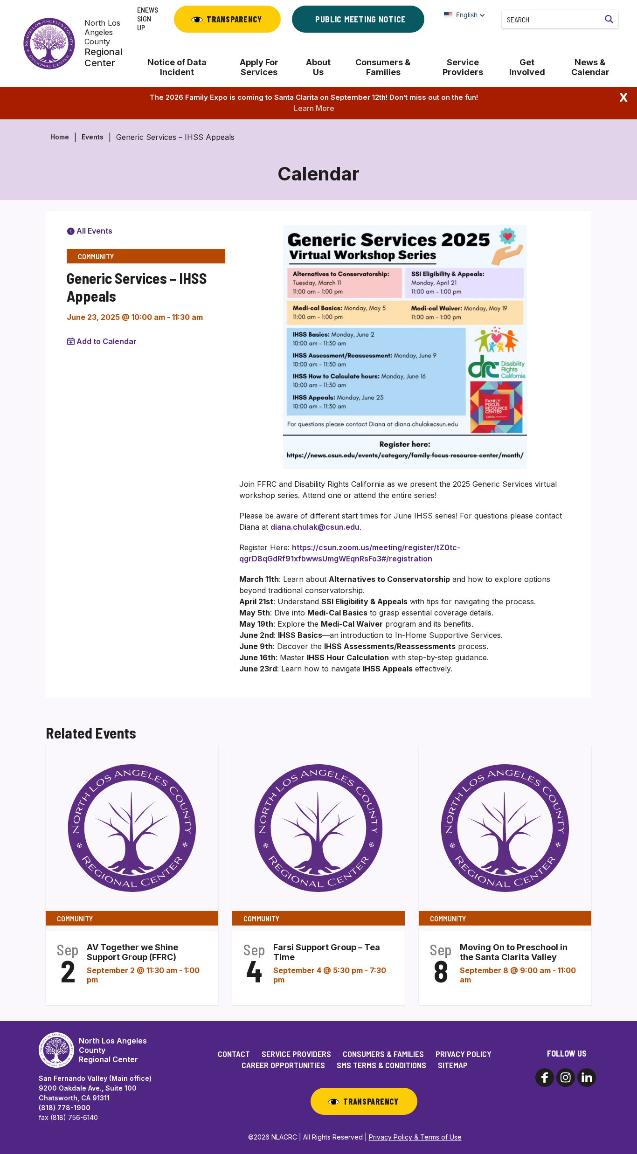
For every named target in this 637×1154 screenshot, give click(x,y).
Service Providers (463, 67)
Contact (234, 1054)
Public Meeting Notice (360, 19)
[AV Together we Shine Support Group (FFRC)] (132, 827)
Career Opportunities (283, 1065)
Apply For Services (259, 67)
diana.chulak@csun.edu (315, 527)
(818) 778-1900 (64, 1108)
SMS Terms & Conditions (381, 1065)
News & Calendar (590, 67)
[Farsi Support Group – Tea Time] (318, 827)
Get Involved (527, 67)
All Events (93, 230)
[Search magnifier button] (609, 19)
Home (59, 137)
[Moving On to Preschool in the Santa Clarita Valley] (505, 827)
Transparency (234, 19)
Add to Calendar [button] (106, 341)
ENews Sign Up (147, 18)
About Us (318, 67)
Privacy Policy (464, 1054)
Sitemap (453, 1065)
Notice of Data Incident (177, 67)
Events (93, 137)
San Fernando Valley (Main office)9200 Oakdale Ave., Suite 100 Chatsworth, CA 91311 (95, 1088)
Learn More (314, 108)
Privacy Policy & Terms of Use (415, 1137)
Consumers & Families (383, 67)
